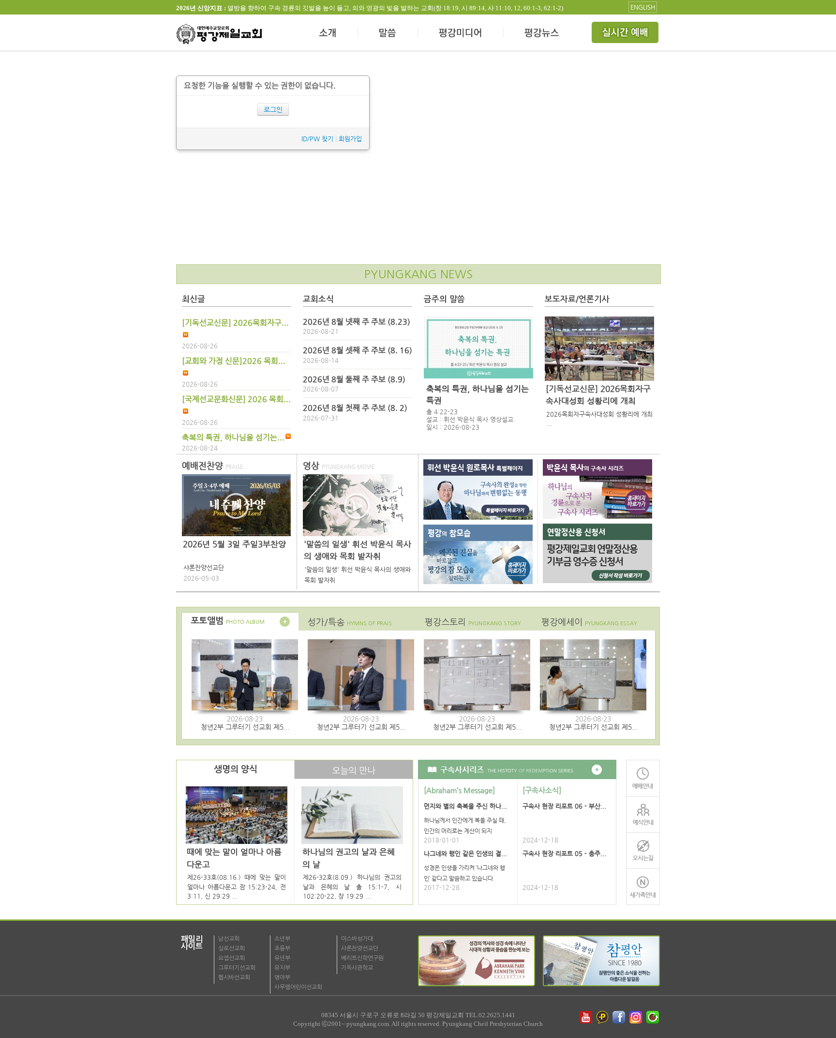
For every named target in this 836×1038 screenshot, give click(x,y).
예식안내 (643, 814)
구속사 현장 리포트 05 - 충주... (564, 853)
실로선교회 (231, 948)
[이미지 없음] (478, 347)
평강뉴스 (542, 34)
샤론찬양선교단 (359, 948)
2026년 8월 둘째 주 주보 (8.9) (354, 379)
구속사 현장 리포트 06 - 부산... (564, 806)
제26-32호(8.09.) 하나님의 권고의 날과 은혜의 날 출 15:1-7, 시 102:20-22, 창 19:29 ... (352, 886)
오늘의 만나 (353, 770)
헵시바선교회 (234, 977)
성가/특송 (350, 622)
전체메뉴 (626, 34)
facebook (619, 1017)
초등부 (282, 948)
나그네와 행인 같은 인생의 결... (465, 853)
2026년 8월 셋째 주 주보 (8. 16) (357, 350)
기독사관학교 (357, 968)
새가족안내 (643, 887)
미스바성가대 (357, 939)
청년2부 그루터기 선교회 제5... (245, 727)
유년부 (282, 958)
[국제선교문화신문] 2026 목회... (236, 399)
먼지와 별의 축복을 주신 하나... (465, 806)
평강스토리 (473, 622)
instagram (636, 1017)
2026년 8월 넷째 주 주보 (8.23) (356, 321)
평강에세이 (589, 622)
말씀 (388, 34)
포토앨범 (228, 621)
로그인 (273, 109)
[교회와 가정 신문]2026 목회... (233, 361)
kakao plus (603, 1017)
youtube (586, 1017)
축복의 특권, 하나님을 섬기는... (233, 437)
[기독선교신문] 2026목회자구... (235, 322)
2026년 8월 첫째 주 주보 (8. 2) (355, 408)
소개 (328, 34)
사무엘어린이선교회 (298, 987)
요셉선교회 (231, 958)
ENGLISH (642, 7)
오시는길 (643, 850)
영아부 (282, 977)
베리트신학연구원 (362, 958)
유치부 (282, 968)
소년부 (282, 939)
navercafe (653, 1017)
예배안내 (643, 778)
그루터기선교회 (236, 968)
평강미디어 (461, 34)
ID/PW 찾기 (317, 138)
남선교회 (228, 939)
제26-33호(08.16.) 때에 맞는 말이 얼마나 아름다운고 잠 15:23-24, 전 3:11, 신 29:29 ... (236, 886)
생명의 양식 (235, 769)
